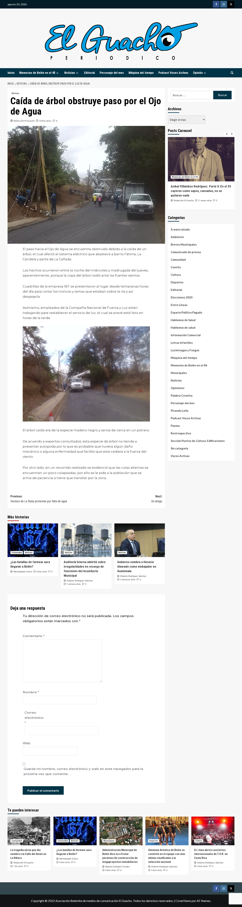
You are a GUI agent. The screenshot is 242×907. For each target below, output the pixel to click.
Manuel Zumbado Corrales (117, 866)
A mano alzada (180, 229)
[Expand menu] (57, 73)
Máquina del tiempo (141, 73)
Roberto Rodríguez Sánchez (80, 580)
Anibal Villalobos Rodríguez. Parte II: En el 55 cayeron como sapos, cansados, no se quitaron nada (201, 190)
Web (26, 743)
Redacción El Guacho (24, 120)
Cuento (176, 267)
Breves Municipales (184, 244)
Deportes (177, 282)
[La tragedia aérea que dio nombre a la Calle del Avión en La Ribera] (29, 831)
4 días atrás (41, 571)
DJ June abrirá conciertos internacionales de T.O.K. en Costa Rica (211, 854)
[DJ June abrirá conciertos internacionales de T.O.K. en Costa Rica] (212, 831)
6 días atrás (202, 866)
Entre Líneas (179, 305)
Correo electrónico (34, 718)
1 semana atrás (74, 584)
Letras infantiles (182, 342)
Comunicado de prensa (186, 252)
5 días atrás (156, 870)
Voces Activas (180, 456)
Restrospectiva (181, 433)
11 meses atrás (205, 200)
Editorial (89, 73)
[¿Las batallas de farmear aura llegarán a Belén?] (33, 540)
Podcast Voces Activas (173, 73)
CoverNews (183, 900)
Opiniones (177, 388)
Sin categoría (179, 448)
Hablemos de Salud (183, 320)
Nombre (31, 692)
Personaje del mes (112, 73)
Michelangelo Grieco (22, 571)
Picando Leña (179, 410)
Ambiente (177, 237)
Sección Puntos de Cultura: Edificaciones (198, 440)
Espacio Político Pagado (186, 312)
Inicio (11, 73)
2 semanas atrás (127, 579)
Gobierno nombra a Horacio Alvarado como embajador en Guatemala (136, 566)
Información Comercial (186, 335)
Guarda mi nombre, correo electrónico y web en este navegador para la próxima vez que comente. (83, 771)
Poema (175, 425)
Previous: (38, 499)
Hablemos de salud (183, 327)
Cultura (176, 274)
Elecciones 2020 (181, 297)
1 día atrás (18, 866)
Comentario (34, 636)
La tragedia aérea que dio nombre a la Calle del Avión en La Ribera (28, 854)
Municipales (179, 373)
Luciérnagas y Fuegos (185, 350)
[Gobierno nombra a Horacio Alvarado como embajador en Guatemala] (139, 540)
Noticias (15, 93)
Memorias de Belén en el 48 (37, 73)
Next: (156, 499)
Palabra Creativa (181, 395)
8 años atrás (45, 120)
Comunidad (17, 552)
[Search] (232, 73)
